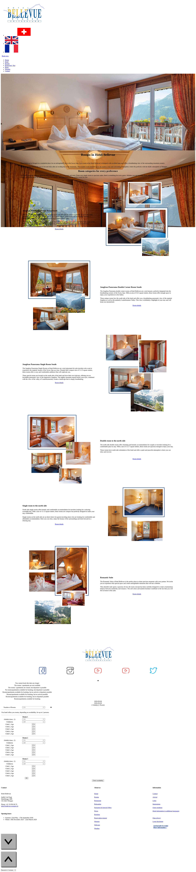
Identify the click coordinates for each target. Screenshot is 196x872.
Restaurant (97, 801)
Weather (97, 828)
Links (154, 801)
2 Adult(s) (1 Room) (98, 705)
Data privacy (157, 818)
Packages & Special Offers (102, 807)
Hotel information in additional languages (166, 811)
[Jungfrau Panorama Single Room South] (136, 412)
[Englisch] (11, 44)
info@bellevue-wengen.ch (9, 806)
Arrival (155, 797)
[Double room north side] (59, 484)
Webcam (97, 825)
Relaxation (97, 804)
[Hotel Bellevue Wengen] (24, 25)
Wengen (97, 821)
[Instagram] (2, 29)
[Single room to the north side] (136, 543)
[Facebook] (42, 673)
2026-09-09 (98, 703)
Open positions (157, 807)
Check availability (98, 780)
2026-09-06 (98, 701)
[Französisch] (11, 52)
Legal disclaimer (158, 821)
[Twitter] (153, 673)
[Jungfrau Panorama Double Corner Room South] (59, 332)
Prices (96, 811)
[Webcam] (15, 29)
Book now (5, 56)
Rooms (96, 797)
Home (96, 794)
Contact (155, 794)
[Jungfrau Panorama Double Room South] (137, 258)
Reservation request (100, 818)
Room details (59, 229)
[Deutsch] (24, 35)
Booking (97, 814)
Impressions (156, 804)
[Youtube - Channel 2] (125, 673)
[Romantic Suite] (59, 626)
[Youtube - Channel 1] (98, 673)
